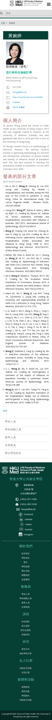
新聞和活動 (26, 679)
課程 (26, 614)
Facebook (28, 514)
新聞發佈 (26, 687)
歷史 (26, 562)
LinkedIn (28, 519)
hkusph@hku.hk (28, 509)
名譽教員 (26, 607)
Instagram (28, 534)
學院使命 (26, 557)
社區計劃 (26, 672)
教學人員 (26, 602)
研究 (26, 641)
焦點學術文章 (25, 653)
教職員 (26, 586)
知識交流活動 (25, 668)
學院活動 (26, 691)
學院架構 (26, 566)
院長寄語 (26, 553)
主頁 (3, 23)
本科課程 (26, 621)
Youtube (28, 529)
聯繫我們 (26, 575)
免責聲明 (26, 579)
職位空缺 (26, 570)
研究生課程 (26, 630)
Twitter (28, 524)
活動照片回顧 (25, 700)
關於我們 (26, 546)
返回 (5, 410)
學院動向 (26, 695)
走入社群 (26, 660)
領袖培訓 (26, 634)
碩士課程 (26, 625)
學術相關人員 (25, 598)
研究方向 (26, 649)
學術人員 (26, 594)
